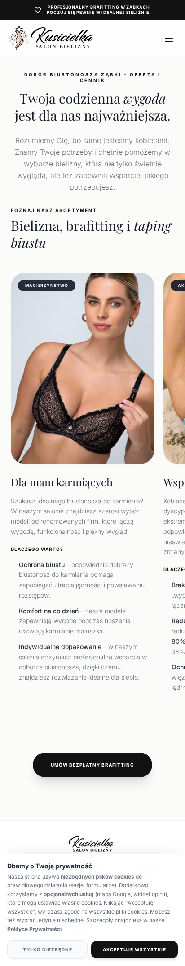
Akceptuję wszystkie (134, 949)
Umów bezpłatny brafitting (92, 764)
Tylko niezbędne (47, 949)
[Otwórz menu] (169, 38)
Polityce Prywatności (34, 929)
